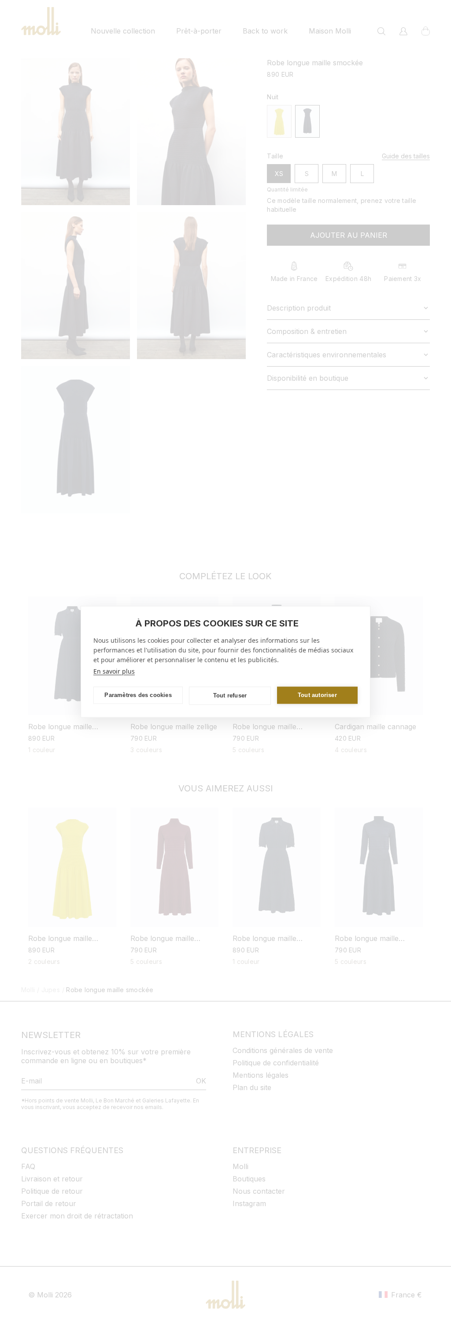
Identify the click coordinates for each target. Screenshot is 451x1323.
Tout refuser (230, 695)
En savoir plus (114, 671)
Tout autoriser (317, 695)
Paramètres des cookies (137, 695)
